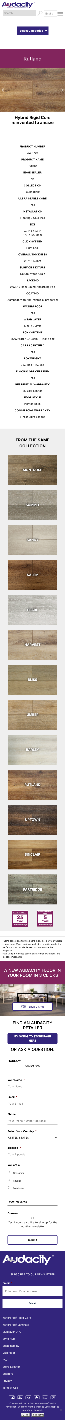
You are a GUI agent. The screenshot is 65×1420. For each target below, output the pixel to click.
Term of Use (10, 1378)
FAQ (5, 1350)
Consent (13, 1204)
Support (7, 1364)
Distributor (18, 1179)
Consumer (18, 1163)
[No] (60, 1409)
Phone (12, 1105)
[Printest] (28, 1389)
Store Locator (11, 1357)
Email (12, 1088)
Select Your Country (22, 1122)
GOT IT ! (25, 1414)
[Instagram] (53, 1389)
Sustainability (10, 1336)
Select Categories (31, 30)
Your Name (16, 1070)
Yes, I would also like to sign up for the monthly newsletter (32, 1215)
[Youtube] (20, 1389)
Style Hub (8, 1329)
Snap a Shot (36, 997)
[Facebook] (12, 1389)
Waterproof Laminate (15, 1315)
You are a (14, 1155)
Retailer (17, 1171)
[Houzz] (37, 1389)
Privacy (7, 1371)
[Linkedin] (45, 1389)
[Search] (40, 13)
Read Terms (38, 1414)
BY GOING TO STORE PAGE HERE (32, 1029)
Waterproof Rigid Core (16, 1308)
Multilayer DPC (11, 1322)
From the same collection (33, 433)
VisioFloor (8, 1343)
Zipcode (14, 1138)
